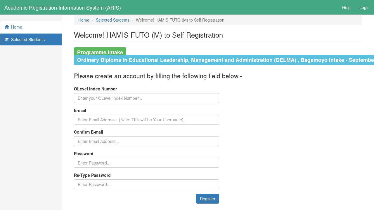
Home (15, 27)
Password (84, 153)
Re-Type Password (92, 175)
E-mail (80, 110)
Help (346, 7)
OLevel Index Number (95, 89)
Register (207, 199)
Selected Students (27, 39)
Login (364, 7)
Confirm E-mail (88, 132)
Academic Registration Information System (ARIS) (62, 7)
